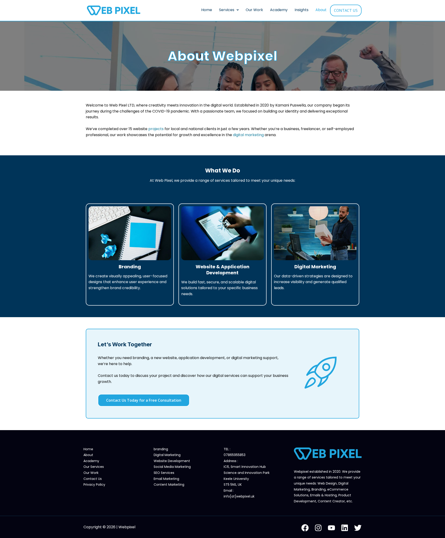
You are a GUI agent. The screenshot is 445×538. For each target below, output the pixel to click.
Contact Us (92, 478)
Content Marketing (169, 484)
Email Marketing (166, 478)
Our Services (93, 466)
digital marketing (248, 135)
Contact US (346, 10)
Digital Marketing (167, 455)
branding (161, 449)
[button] (229, 10)
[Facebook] (305, 528)
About (321, 10)
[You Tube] (331, 528)
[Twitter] (358, 528)
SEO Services (164, 472)
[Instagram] (318, 528)
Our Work (254, 10)
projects (156, 128)
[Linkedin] (344, 528)
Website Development (172, 461)
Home (206, 10)
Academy (279, 10)
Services (226, 10)
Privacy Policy (94, 484)
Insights (301, 10)
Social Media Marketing (172, 466)
